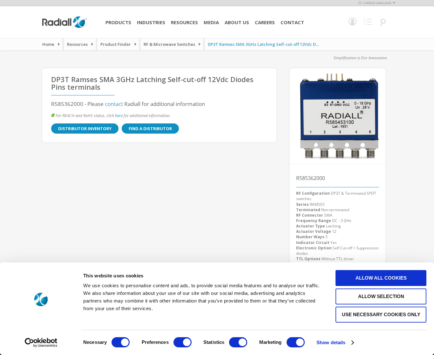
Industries (151, 22)
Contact (292, 22)
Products (118, 22)
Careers (265, 22)
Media (211, 22)
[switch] (182, 343)
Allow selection (381, 296)
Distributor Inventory (85, 128)
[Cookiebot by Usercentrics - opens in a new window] (41, 342)
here (119, 115)
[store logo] (64, 27)
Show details (330, 342)
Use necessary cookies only (381, 314)
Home (48, 44)
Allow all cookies (381, 278)
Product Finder (115, 44)
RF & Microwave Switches (169, 44)
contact (114, 104)
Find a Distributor (150, 128)
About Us (237, 22)
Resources (184, 22)
